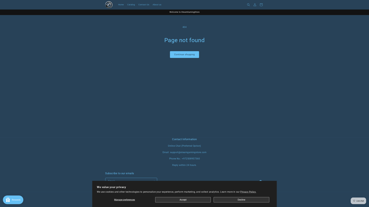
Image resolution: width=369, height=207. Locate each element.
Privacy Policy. (248, 191)
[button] (248, 5)
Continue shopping (184, 54)
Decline (241, 199)
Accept (183, 199)
